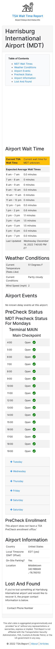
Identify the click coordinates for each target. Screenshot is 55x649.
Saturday (17, 500)
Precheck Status (23, 74)
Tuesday (17, 461)
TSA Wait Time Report (27, 16)
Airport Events (22, 70)
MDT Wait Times (23, 63)
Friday (16, 490)
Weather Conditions (25, 67)
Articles (44, 643)
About (34, 643)
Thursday (17, 481)
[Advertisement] (27, 116)
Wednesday (19, 471)
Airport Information (25, 77)
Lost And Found (23, 81)
